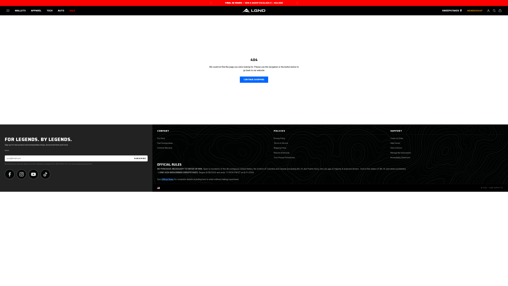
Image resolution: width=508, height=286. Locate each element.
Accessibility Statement (400, 158)
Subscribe (140, 158)
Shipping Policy (280, 148)
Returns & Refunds (281, 153)
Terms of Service (281, 143)
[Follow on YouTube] (33, 174)
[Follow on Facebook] (9, 174)
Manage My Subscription (400, 153)
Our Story (161, 138)
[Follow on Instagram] (21, 174)
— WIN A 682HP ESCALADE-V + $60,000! (254, 3)
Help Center (395, 143)
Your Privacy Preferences (284, 158)
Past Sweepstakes (165, 143)
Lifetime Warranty (164, 148)
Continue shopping (254, 79)
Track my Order (396, 138)
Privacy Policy (279, 138)
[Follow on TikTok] (45, 174)
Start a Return (396, 148)
